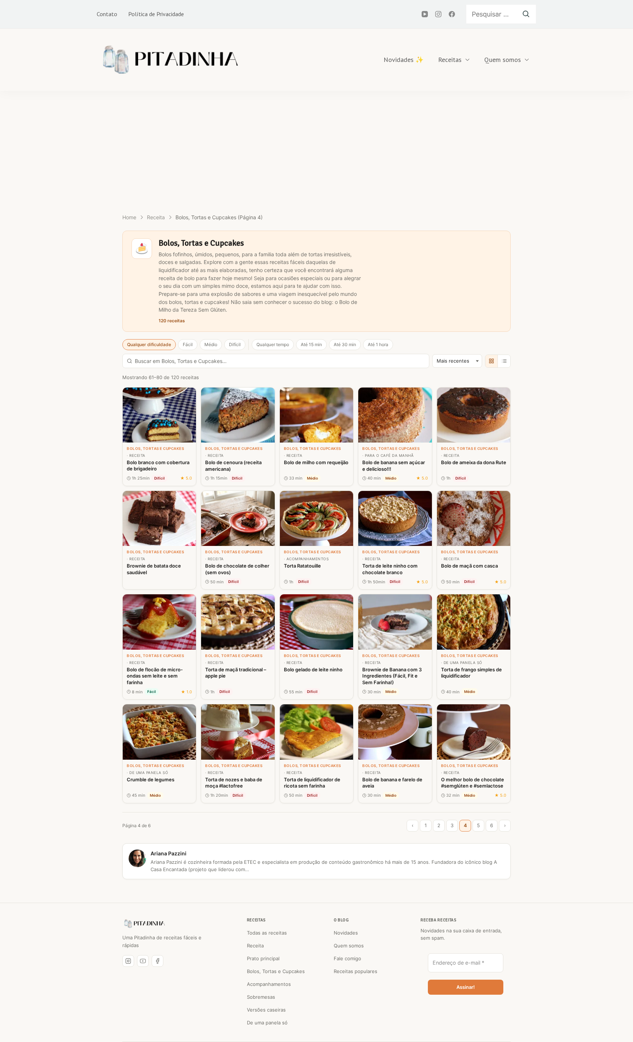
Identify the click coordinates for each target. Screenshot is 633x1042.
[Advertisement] (316, 146)
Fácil (188, 344)
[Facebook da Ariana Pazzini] (157, 961)
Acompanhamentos (269, 984)
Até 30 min (345, 344)
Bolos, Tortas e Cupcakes (276, 971)
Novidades (346, 933)
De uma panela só (267, 1023)
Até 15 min (311, 344)
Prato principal (263, 958)
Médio (210, 344)
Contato (107, 14)
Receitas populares (355, 971)
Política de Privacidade (156, 14)
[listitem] (159, 436)
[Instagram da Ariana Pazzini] (128, 961)
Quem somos (502, 59)
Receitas (450, 59)
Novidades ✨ (403, 59)
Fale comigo (347, 958)
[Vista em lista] (504, 361)
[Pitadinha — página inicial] (144, 923)
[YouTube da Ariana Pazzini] (143, 961)
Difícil (235, 344)
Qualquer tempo (272, 344)
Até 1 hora (378, 344)
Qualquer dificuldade (149, 344)
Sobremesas (261, 997)
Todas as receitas (267, 933)
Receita (255, 946)
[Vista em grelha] (491, 361)
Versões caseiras (266, 1010)
